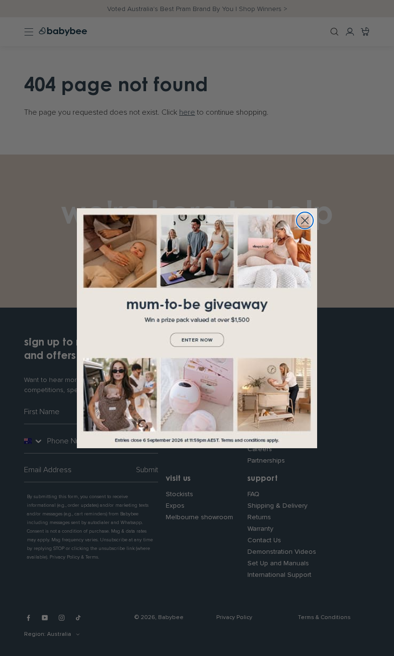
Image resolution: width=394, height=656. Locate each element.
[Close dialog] (304, 220)
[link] (197, 328)
